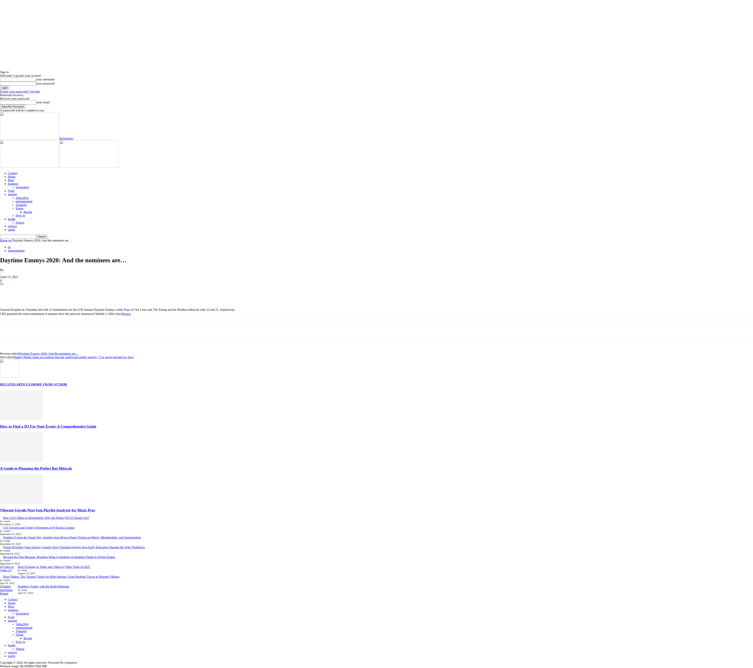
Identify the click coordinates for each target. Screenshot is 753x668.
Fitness (20, 222)
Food (11, 190)
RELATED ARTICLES (16, 384)
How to (20, 215)
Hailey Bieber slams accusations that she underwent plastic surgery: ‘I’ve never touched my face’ (74, 357)
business (13, 183)
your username (45, 79)
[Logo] (30, 166)
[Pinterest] (34, 290)
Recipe (28, 212)
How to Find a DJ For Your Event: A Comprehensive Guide (48, 426)
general (12, 194)
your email (42, 102)
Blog (11, 180)
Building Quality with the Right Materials (43, 586)
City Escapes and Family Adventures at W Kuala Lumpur (39, 527)
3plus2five (22, 198)
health (11, 219)
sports (11, 229)
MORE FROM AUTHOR (49, 384)
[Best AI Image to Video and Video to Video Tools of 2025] (7, 568)
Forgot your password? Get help (20, 91)
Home (11, 176)
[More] (63, 290)
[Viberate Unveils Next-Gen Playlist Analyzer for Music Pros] (21, 502)
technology (22, 187)
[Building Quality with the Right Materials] (7, 590)
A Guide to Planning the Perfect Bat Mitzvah (36, 468)
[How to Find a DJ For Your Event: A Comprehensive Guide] (21, 418)
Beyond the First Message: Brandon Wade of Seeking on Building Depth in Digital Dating (59, 557)
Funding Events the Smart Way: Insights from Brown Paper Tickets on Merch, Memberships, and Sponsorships (72, 537)
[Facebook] (6, 290)
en (9, 240)
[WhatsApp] (48, 290)
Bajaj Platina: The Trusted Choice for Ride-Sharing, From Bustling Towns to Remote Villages (61, 576)
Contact (12, 173)
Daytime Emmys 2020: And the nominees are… (48, 353)
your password (45, 83)
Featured (21, 205)
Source (126, 313)
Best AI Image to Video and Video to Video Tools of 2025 (54, 567)
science (12, 226)
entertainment (24, 201)
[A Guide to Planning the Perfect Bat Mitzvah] (21, 460)
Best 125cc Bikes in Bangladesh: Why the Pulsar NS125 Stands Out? (46, 517)
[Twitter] (20, 290)
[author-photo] (9, 376)
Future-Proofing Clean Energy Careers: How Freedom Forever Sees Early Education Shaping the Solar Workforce (74, 547)
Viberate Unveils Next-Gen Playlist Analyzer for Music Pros (47, 510)
